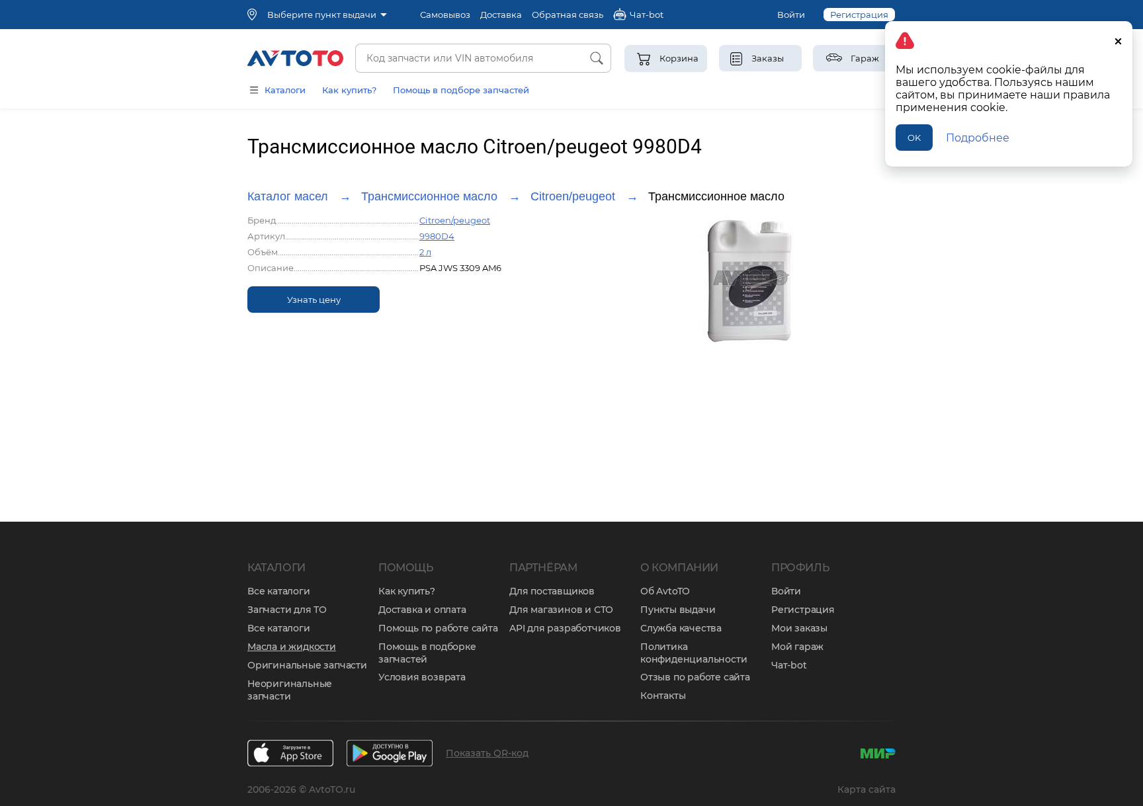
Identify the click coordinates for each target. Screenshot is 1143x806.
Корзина (678, 58)
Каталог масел (287, 196)
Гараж (865, 58)
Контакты (662, 696)
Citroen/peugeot (572, 196)
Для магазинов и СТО (561, 610)
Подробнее (977, 138)
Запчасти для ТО (287, 610)
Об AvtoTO (665, 591)
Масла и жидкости (291, 647)
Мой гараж (797, 647)
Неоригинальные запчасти (289, 690)
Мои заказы (799, 628)
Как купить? (349, 90)
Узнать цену (314, 299)
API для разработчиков (565, 628)
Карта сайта (866, 789)
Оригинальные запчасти (307, 665)
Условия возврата (422, 677)
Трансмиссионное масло (429, 196)
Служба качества (681, 628)
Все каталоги (278, 591)
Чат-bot (789, 665)
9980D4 (436, 236)
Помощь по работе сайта (438, 628)
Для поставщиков (552, 591)
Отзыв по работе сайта (695, 677)
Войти (791, 14)
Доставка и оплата (422, 610)
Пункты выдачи (677, 610)
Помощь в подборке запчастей (427, 653)
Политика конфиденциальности (693, 653)
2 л (425, 252)
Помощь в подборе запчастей (461, 90)
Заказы (767, 58)
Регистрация (859, 14)
